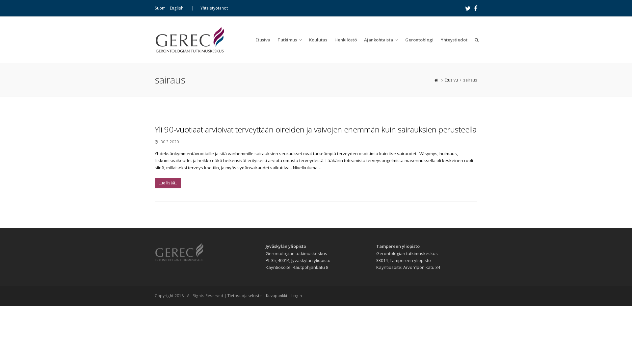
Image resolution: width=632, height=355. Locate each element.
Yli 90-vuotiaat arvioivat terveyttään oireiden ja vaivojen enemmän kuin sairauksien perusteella (316, 129)
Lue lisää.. (168, 183)
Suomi (161, 8)
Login (296, 295)
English (176, 8)
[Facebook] (475, 8)
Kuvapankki (276, 295)
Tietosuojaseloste (244, 295)
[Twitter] (468, 8)
